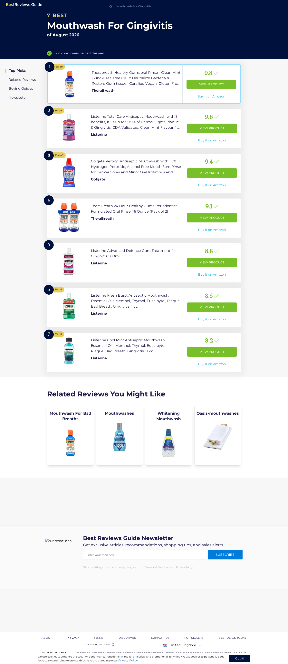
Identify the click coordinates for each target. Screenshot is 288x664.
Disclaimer (127, 637)
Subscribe (225, 555)
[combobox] (144, 6)
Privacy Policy (128, 660)
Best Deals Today (232, 637)
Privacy (73, 637)
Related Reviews (22, 80)
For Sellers (193, 637)
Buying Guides (21, 88)
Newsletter (18, 97)
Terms (98, 637)
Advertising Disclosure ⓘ (99, 644)
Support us (160, 637)
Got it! (239, 658)
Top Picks (17, 71)
